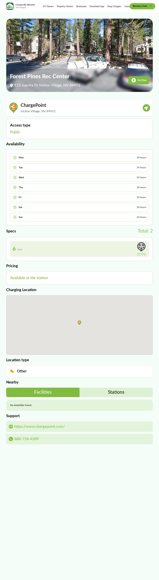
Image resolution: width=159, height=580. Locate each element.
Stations (116, 392)
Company (129, 6)
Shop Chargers (114, 6)
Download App (97, 6)
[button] (79, 322)
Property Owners (65, 6)
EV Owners (48, 6)
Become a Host (140, 6)
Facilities (43, 392)
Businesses (81, 6)
